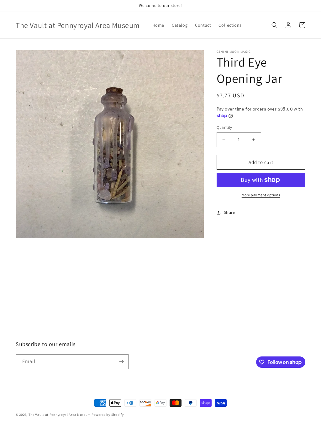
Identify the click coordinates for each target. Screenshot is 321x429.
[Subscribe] (121, 361)
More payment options (261, 195)
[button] (275, 25)
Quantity (224, 127)
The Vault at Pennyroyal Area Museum (60, 414)
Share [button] (229, 212)
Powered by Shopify (108, 414)
